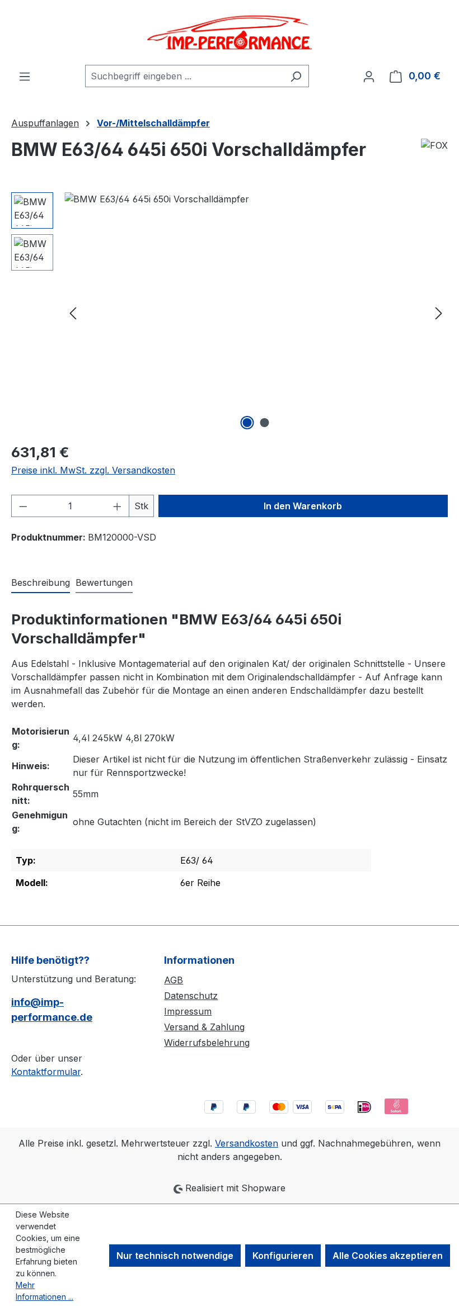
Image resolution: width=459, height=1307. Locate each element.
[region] (229, 312)
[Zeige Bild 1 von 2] (247, 422)
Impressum (188, 1011)
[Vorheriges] (72, 313)
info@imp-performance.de (51, 1009)
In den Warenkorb (303, 506)
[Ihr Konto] (368, 76)
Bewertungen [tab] (104, 582)
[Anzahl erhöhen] (117, 506)
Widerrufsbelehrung (207, 1042)
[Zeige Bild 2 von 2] (264, 422)
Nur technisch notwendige (174, 1255)
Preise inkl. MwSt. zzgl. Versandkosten (93, 470)
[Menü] (24, 76)
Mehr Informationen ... (44, 1290)
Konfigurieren (282, 1255)
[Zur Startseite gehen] (229, 32)
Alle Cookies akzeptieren (387, 1255)
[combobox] (184, 76)
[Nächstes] (438, 313)
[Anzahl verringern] (23, 506)
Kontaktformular (46, 1071)
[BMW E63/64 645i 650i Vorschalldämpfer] (255, 312)
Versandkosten (246, 1143)
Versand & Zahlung (204, 1027)
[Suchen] (296, 76)
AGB (173, 980)
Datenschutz (191, 995)
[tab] (40, 583)
